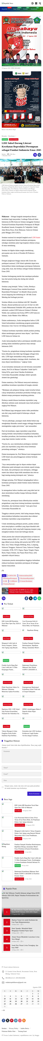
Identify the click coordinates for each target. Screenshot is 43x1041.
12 (16, 999)
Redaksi (4, 154)
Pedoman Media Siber (9, 1031)
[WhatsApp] (39, 598)
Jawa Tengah (6, 638)
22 (32, 1001)
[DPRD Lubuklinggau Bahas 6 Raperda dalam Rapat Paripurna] (31, 701)
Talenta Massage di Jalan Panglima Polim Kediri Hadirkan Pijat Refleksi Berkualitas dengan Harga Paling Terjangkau (10, 733)
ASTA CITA (12, 575)
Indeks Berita (25, 1028)
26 (16, 1004)
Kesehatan (4, 139)
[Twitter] (31, 598)
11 (10, 999)
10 (5, 999)
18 (10, 1001)
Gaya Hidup (6, 726)
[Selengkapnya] (21, 963)
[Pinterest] (11, 1020)
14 (27, 999)
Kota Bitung (6, 616)
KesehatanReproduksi (27, 578)
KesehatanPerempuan (10, 578)
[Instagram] (20, 1020)
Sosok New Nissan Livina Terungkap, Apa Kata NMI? (25, 946)
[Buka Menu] (36, 3)
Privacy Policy (13, 1028)
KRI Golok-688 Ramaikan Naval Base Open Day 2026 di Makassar (11, 623)
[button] (32, 3)
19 (16, 1001)
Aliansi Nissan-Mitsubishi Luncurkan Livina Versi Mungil (25, 938)
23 (38, 1001)
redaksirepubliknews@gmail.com (16, 982)
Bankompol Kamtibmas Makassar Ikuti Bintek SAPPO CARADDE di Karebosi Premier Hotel (29, 667)
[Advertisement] (21, 205)
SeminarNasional (9, 584)
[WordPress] (16, 1020)
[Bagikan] (39, 155)
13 (21, 999)
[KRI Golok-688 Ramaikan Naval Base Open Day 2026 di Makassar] (11, 613)
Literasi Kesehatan (26, 581)
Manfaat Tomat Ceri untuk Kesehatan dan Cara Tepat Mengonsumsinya (25, 921)
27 (21, 1004)
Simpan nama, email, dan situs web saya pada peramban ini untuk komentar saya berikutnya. (22, 787)
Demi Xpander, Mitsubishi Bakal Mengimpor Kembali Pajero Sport (22, 930)
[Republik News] (7, 3)
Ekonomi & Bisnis (28, 616)
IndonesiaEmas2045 (26, 575)
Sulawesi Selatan (13, 139)
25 (10, 1004)
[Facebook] (26, 598)
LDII (5, 581)
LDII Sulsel (36, 237)
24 (5, 1004)
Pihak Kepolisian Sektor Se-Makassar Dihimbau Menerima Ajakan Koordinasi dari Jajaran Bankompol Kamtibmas (11, 689)
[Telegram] (35, 598)
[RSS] (24, 1020)
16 (38, 999)
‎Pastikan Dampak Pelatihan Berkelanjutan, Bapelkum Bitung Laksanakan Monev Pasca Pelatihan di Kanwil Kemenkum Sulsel (30, 645)
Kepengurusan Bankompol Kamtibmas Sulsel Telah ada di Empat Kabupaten (31, 689)
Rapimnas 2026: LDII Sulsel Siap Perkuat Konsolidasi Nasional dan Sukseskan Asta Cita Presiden (11, 711)
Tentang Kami (22, 1031)
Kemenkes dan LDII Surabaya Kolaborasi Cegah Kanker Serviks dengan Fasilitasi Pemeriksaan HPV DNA (31, 733)
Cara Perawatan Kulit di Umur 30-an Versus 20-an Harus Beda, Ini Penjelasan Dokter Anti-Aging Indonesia (31, 623)
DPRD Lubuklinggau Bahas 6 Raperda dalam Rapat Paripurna (31, 711)
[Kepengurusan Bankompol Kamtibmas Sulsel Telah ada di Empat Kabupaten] (31, 679)
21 (27, 1001)
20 (21, 1001)
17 (5, 1001)
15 (32, 999)
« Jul (3, 1010)
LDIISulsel (14, 581)
